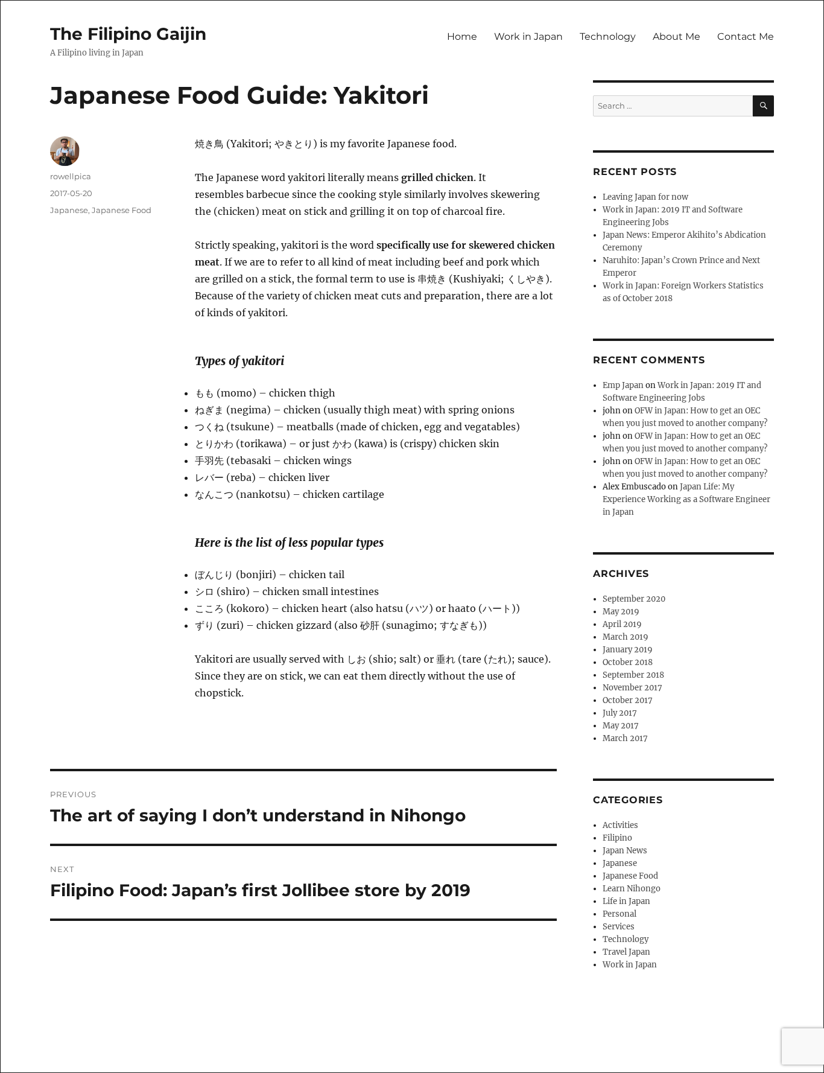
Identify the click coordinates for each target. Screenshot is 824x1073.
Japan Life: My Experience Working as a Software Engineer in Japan (686, 499)
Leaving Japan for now (645, 197)
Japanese (69, 210)
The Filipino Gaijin (128, 34)
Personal (619, 914)
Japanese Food (121, 210)
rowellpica (70, 176)
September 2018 (633, 675)
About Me (676, 36)
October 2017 (628, 700)
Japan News (625, 850)
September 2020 (634, 599)
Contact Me (745, 36)
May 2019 (621, 612)
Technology (608, 36)
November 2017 (632, 688)
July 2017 (620, 713)
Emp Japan (623, 385)
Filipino (617, 838)
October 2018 (628, 662)
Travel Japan (626, 952)
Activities (620, 825)
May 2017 (621, 726)
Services (619, 927)
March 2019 (625, 637)
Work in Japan (528, 36)
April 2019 (622, 624)
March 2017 (625, 738)
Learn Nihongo (632, 889)
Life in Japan (626, 901)
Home (462, 36)
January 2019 (628, 650)
